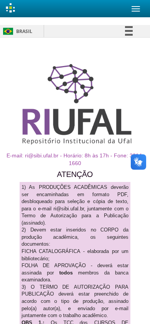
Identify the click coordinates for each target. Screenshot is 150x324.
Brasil (16, 31)
